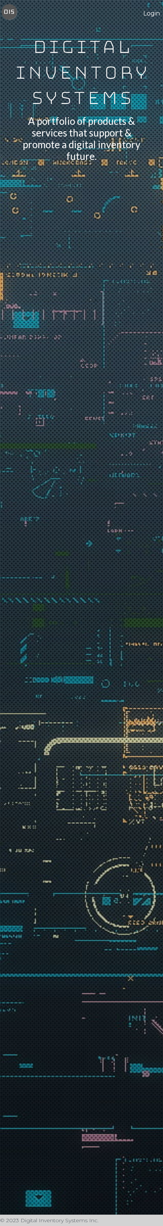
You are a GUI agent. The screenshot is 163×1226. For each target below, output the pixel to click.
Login (151, 13)
